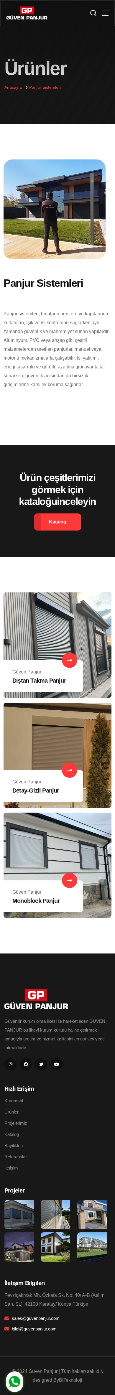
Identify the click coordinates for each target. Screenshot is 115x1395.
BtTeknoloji (70, 1380)
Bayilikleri (13, 1145)
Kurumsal (13, 1100)
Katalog (11, 1134)
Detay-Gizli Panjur (35, 790)
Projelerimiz (15, 1123)
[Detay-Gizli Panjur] (57, 754)
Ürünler (11, 1111)
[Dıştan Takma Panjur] (57, 644)
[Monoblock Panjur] (57, 864)
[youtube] (56, 1064)
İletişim (11, 1167)
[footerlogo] (37, 998)
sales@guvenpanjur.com (36, 1318)
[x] (41, 1064)
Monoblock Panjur (36, 900)
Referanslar (15, 1156)
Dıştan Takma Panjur (39, 680)
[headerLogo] (28, 13)
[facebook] (26, 1064)
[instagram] (10, 1064)
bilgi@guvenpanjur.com (34, 1328)
